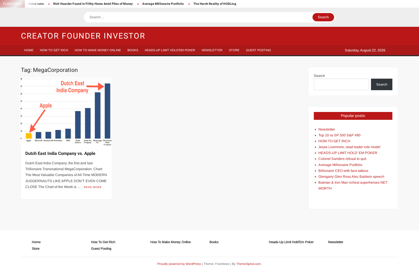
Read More (93, 187)
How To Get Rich (54, 50)
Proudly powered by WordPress (179, 264)
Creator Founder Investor (83, 36)
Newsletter (212, 50)
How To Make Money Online (98, 50)
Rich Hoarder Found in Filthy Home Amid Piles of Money (93, 4)
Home (28, 50)
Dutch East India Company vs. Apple (60, 153)
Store (234, 50)
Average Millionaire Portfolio (163, 4)
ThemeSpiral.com (248, 264)
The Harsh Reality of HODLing (214, 4)
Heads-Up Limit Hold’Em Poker (170, 50)
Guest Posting (258, 50)
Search (319, 76)
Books (132, 50)
